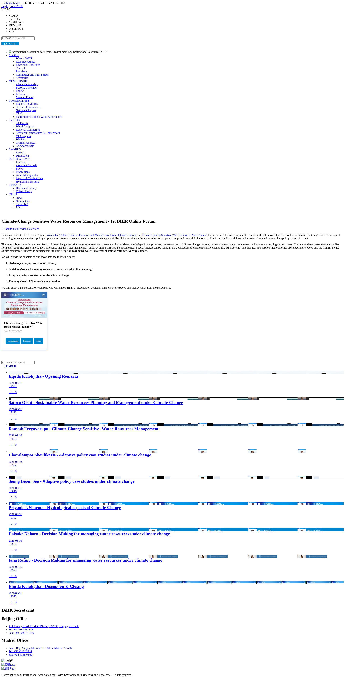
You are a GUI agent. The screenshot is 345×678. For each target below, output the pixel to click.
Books (19, 168)
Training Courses (25, 142)
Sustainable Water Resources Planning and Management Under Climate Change (91, 234)
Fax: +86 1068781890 (21, 632)
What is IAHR (24, 58)
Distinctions (22, 155)
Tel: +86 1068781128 (21, 629)
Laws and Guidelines (28, 64)
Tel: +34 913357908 (20, 651)
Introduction (13, 341)
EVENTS (14, 119)
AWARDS (15, 149)
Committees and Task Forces (32, 74)
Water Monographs (27, 175)
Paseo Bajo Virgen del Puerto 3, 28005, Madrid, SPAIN (40, 648)
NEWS (13, 194)
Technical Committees (28, 107)
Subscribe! (22, 204)
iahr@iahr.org (11, 2)
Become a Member (26, 87)
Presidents (21, 71)
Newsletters (22, 200)
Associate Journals (26, 165)
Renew (20, 90)
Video (38, 341)
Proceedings (23, 171)
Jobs (18, 207)
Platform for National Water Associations (39, 116)
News (19, 197)
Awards (20, 152)
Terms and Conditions (146, 674)
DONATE (10, 43)
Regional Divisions (27, 103)
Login (4, 6)
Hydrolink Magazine (27, 181)
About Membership (27, 84)
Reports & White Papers (29, 178)
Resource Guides (25, 61)
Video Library (24, 191)
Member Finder (24, 97)
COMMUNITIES (19, 100)
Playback (27, 341)
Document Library (26, 188)
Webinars (21, 139)
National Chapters (26, 110)
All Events (22, 123)
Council (20, 68)
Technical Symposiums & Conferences (38, 132)
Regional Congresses (28, 129)
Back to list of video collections (21, 228)
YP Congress (23, 136)
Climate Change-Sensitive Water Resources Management (174, 234)
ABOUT (14, 55)
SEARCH (8, 366)
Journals (20, 162)
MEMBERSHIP (18, 81)
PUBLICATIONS (19, 158)
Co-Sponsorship (25, 145)
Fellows (20, 94)
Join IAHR (16, 6)
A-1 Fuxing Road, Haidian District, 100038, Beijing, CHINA (44, 626)
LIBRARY (15, 184)
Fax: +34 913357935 (21, 654)
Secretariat (22, 77)
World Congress (25, 126)
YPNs (19, 113)
